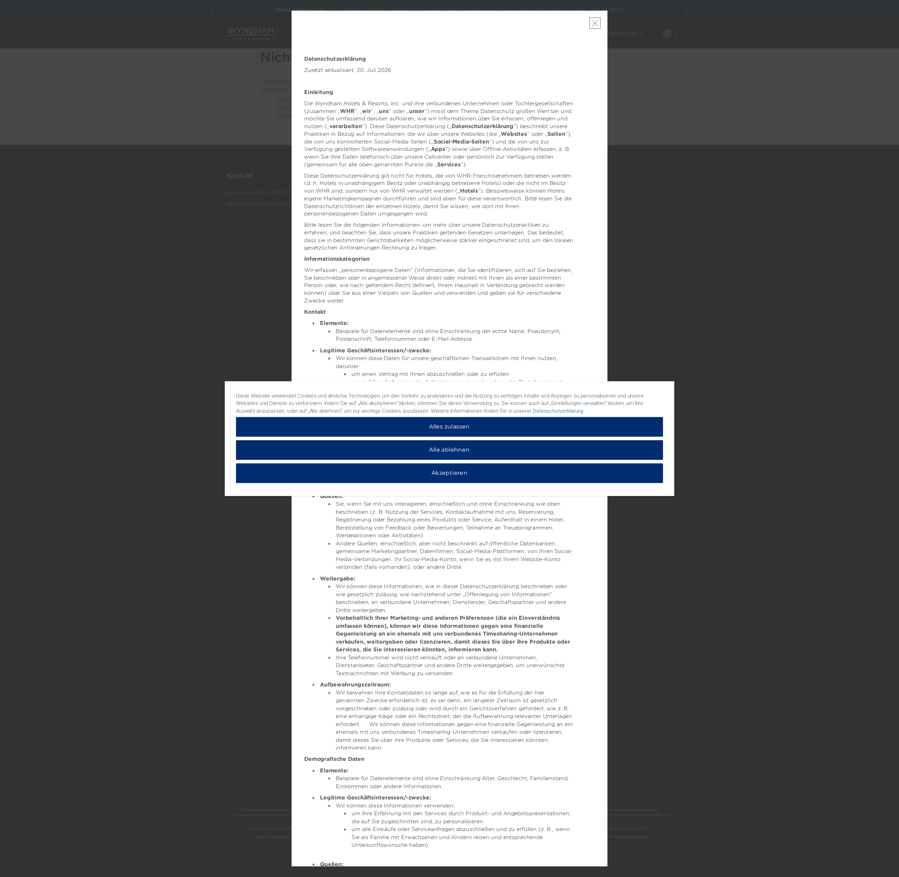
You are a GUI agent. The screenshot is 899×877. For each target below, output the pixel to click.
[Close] (595, 23)
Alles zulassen (449, 426)
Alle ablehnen (449, 449)
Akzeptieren (449, 473)
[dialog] (449, 438)
